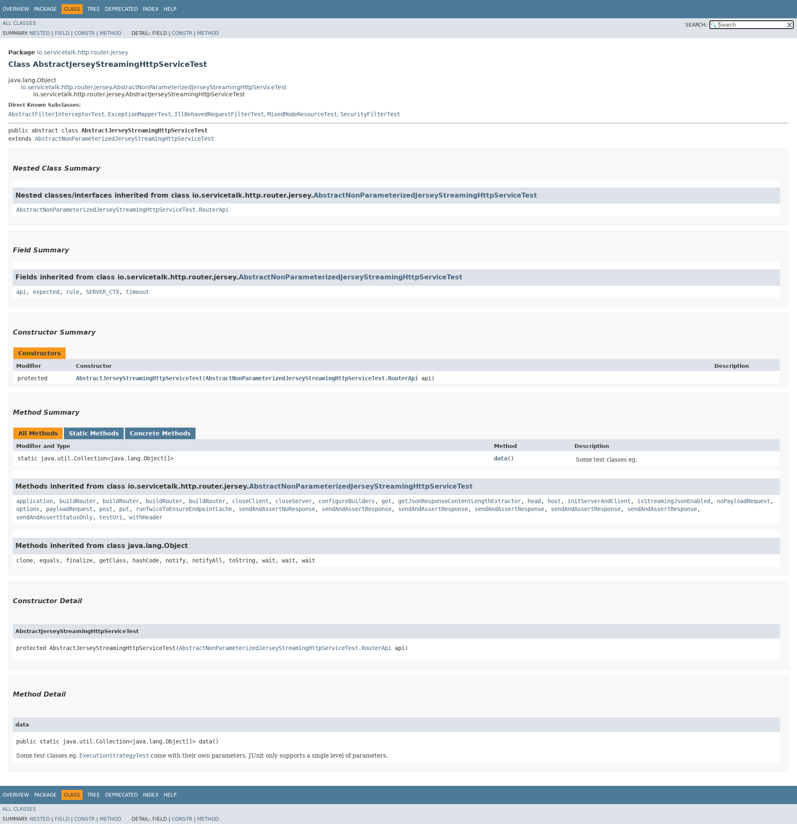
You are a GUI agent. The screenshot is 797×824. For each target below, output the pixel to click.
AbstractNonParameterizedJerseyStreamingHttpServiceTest (124, 138)
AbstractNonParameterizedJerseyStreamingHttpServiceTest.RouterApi (122, 209)
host (554, 501)
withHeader (145, 517)
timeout (137, 292)
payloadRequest (69, 509)
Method (110, 33)
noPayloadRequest (743, 501)
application (34, 501)
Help (170, 9)
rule (72, 292)
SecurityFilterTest (370, 114)
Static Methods (94, 433)
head (534, 501)
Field (62, 33)
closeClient (250, 501)
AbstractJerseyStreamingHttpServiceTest (139, 378)
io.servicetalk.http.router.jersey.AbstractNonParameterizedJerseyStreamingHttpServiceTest (153, 87)
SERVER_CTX (102, 292)
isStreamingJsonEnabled (673, 501)
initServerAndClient (599, 501)
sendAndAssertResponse (356, 509)
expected (46, 292)
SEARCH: (696, 25)
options (27, 509)
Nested (39, 33)
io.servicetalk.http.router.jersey (82, 52)
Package (45, 9)
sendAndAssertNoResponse (277, 509)
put (124, 509)
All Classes (19, 23)
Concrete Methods (160, 433)
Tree (93, 9)
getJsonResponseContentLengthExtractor (459, 501)
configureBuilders (346, 501)
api (21, 292)
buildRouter (77, 501)
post (105, 509)
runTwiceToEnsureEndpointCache (184, 509)
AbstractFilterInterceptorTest (56, 114)
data (500, 458)
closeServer (293, 501)
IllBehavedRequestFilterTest (219, 114)
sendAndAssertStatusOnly (54, 517)
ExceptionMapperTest (139, 114)
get (386, 501)
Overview (15, 9)
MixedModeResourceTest (302, 114)
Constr (84, 33)
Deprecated (121, 9)
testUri (110, 517)
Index (151, 9)
